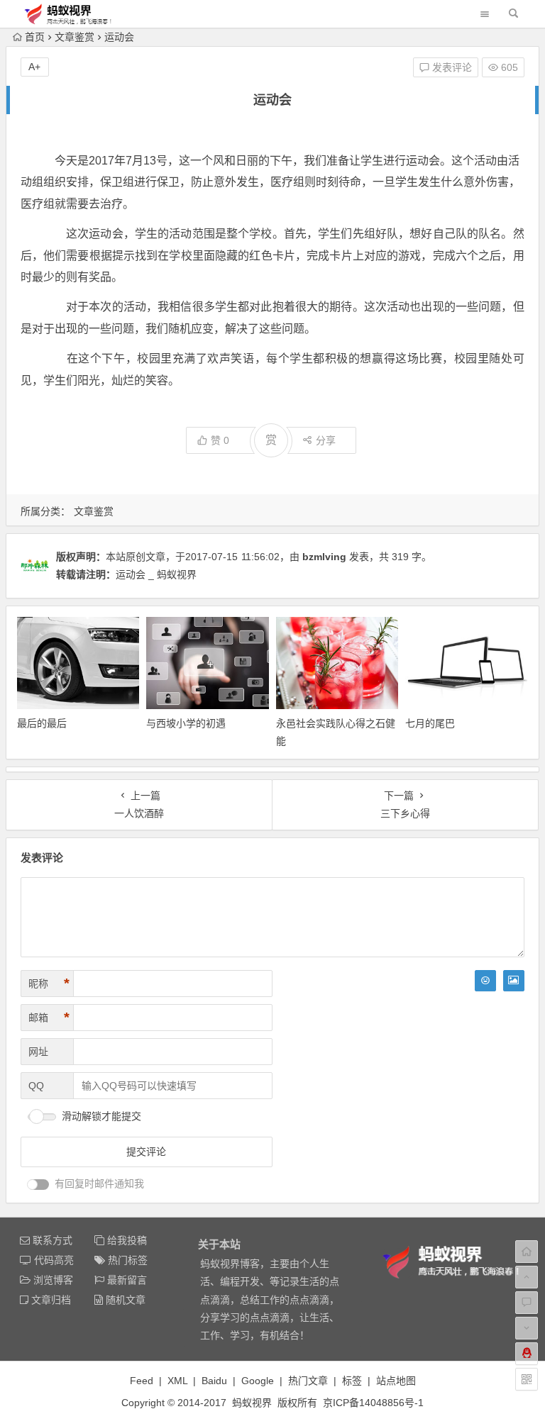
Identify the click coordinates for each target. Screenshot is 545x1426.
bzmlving (324, 556)
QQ (36, 1085)
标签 (352, 1380)
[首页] (526, 1251)
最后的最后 (42, 723)
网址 (38, 1051)
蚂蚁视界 (252, 1402)
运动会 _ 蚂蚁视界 (156, 574)
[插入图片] (513, 980)
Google (257, 1380)
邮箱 (49, 1017)
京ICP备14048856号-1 (373, 1402)
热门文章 (308, 1380)
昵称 (49, 983)
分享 (326, 440)
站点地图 (396, 1380)
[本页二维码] (526, 1379)
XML (177, 1380)
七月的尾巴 (430, 723)
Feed (141, 1380)
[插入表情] (485, 980)
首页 (35, 37)
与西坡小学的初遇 (186, 723)
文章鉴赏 (74, 37)
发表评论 (450, 67)
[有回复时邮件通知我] (38, 1184)
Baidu (214, 1380)
